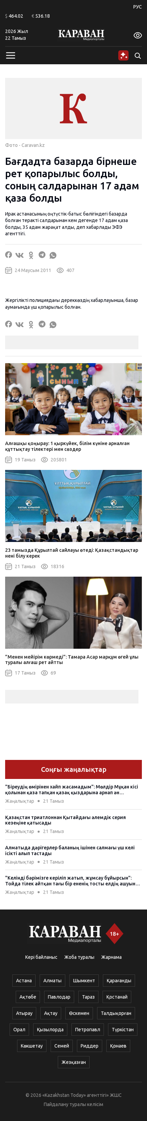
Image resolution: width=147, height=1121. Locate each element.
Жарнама (111, 957)
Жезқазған (74, 1062)
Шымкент (84, 980)
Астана (24, 980)
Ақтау (50, 1013)
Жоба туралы (79, 957)
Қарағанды (119, 980)
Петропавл (87, 1029)
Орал (19, 1029)
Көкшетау (32, 1046)
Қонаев (118, 1046)
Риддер (89, 1046)
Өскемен (79, 1013)
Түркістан (123, 1029)
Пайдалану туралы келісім (73, 1104)
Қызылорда (50, 1029)
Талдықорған (116, 1013)
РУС (137, 7)
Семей (61, 1046)
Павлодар (59, 997)
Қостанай (117, 997)
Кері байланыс (41, 957)
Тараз (88, 997)
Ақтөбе (27, 997)
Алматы (52, 980)
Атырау (24, 1013)
